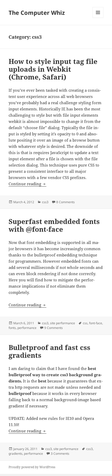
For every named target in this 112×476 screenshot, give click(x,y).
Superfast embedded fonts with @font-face (54, 225)
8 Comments (65, 202)
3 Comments (60, 453)
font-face (95, 323)
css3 (45, 202)
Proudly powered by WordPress (32, 467)
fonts (12, 328)
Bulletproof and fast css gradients (49, 351)
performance (26, 328)
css (85, 323)
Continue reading (27, 183)
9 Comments (53, 328)
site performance (62, 323)
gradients (15, 453)
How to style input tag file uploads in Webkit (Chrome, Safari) (53, 69)
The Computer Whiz (37, 12)
